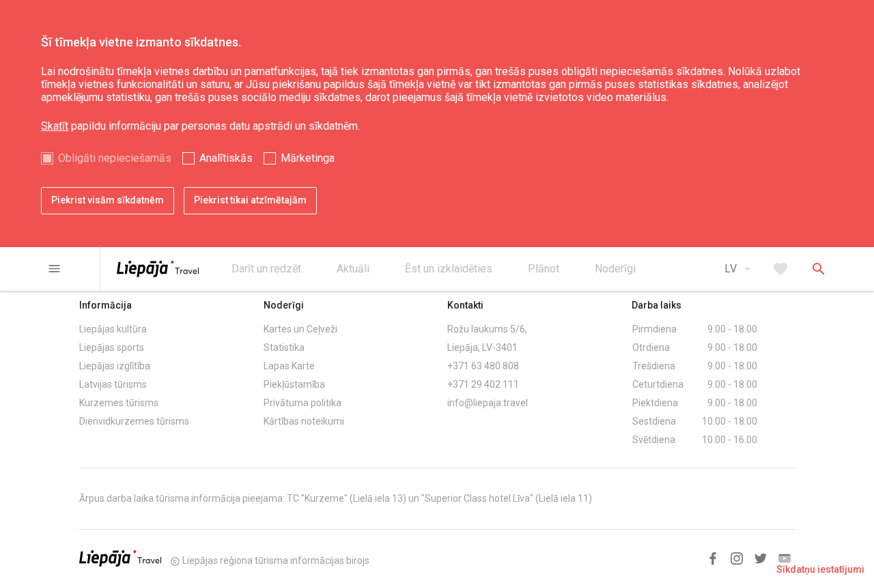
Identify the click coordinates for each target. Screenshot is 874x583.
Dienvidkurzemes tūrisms (134, 421)
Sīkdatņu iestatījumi (820, 569)
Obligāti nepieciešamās (114, 158)
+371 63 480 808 (483, 365)
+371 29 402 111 (483, 384)
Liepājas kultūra (113, 329)
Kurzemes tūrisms (118, 402)
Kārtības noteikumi (304, 421)
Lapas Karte (289, 365)
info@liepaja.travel (487, 402)
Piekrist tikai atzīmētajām (250, 200)
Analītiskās (226, 158)
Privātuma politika (302, 402)
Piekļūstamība (294, 384)
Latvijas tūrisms (113, 384)
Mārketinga (308, 158)
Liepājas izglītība (114, 365)
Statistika (284, 347)
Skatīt (54, 125)
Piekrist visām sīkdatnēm (107, 200)
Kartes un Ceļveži (300, 329)
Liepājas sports (111, 347)
